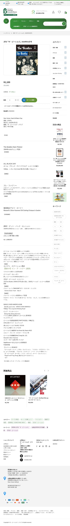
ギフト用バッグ (56, 102)
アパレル (55, 52)
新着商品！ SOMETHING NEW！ (12, 512)
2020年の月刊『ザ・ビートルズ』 (20, 427)
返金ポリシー (7, 452)
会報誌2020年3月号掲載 (38, 427)
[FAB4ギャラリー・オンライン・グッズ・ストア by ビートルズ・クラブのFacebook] (36, 446)
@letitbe (55, 444)
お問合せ (6, 444)
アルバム (23, 21)
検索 (5, 459)
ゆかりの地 (56, 244)
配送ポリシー (7, 454)
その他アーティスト (59, 239)
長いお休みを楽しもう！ (58, 92)
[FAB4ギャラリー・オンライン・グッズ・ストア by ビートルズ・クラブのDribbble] (43, 446)
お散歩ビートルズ (57, 97)
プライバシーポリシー (9, 450)
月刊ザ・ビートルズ (12, 430)
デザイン (31, 21)
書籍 (54, 57)
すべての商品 (56, 112)
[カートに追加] (7, 409)
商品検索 (55, 118)
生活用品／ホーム (57, 68)
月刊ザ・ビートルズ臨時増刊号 (30, 26)
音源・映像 (55, 47)
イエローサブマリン (59, 266)
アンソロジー (57, 257)
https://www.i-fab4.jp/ (13, 482)
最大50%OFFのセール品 (21, 3)
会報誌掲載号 (16, 26)
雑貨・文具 (55, 63)
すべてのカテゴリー (57, 107)
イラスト (56, 276)
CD (61, 222)
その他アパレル (58, 235)
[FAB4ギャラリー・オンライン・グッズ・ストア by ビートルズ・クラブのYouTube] (49, 446)
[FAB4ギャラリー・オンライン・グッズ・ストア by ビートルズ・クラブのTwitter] (39, 446)
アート (55, 262)
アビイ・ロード (58, 253)
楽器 (54, 78)
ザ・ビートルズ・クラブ (16, 522)
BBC (55, 222)
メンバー (15, 21)
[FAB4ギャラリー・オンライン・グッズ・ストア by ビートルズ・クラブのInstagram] (46, 446)
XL (61, 231)
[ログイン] (53, 12)
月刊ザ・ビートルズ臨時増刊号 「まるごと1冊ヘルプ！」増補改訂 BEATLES (59, 140)
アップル (56, 248)
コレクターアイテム (57, 73)
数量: (5, 100)
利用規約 (6, 456)
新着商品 (30, 3)
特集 (38, 21)
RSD (55, 231)
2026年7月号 (57, 211)
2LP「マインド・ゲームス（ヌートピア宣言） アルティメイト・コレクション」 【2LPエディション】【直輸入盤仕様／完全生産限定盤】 (59, 182)
